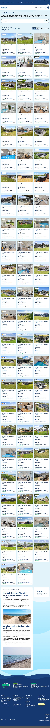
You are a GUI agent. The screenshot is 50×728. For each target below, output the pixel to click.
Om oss (41, 0)
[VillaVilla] (4, 7)
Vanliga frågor (46, 0)
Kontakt (48, 4)
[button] (14, 35)
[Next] (14, 38)
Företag (37, 0)
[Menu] (48, 7)
